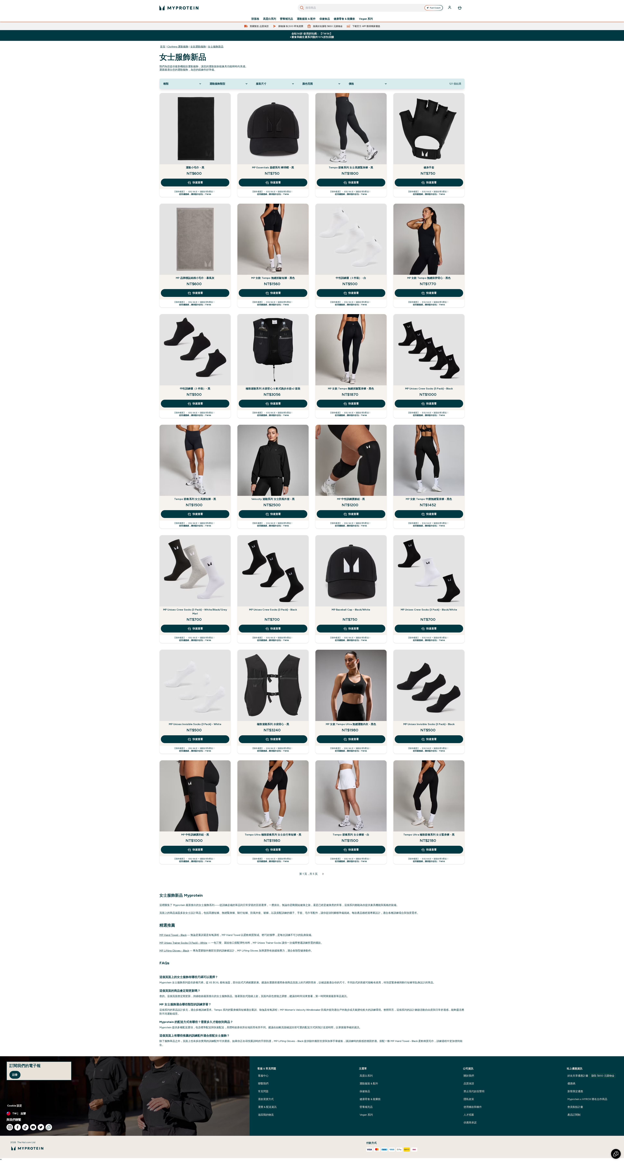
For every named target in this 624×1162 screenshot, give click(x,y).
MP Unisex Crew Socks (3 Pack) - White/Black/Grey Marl (195, 611)
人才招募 (469, 1114)
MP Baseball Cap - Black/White (351, 609)
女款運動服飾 (198, 46)
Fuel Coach (435, 8)
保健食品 (324, 19)
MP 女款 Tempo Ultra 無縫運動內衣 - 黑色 (351, 724)
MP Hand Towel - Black (173, 935)
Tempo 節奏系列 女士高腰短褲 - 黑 (195, 499)
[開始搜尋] (302, 8)
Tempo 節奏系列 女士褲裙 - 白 (351, 834)
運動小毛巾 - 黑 (195, 167)
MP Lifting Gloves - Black (174, 950)
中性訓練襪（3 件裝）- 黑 (195, 388)
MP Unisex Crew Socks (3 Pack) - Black (273, 609)
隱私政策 (469, 1099)
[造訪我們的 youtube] (33, 1127)
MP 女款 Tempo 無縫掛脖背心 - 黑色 (429, 278)
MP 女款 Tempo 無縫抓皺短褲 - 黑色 (273, 278)
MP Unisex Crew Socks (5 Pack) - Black (429, 388)
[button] (616, 1154)
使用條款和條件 (473, 1107)
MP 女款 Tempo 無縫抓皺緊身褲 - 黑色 (351, 388)
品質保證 (469, 1083)
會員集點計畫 (575, 1107)
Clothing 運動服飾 (177, 46)
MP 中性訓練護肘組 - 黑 (195, 834)
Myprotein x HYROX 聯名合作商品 (587, 1099)
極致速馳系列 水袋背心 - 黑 (273, 724)
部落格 (255, 19)
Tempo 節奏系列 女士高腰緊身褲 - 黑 (351, 167)
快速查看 (198, 182)
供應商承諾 (470, 1122)
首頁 (162, 46)
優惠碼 (571, 1083)
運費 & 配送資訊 (267, 1107)
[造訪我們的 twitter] (41, 1127)
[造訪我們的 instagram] (9, 1127)
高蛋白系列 (269, 19)
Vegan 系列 (366, 19)
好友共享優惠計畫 (590, 1075)
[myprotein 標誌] (178, 8)
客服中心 (263, 1075)
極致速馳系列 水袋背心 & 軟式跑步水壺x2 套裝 (273, 388)
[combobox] (371, 8)
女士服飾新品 (215, 46)
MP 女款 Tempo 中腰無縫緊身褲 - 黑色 (429, 499)
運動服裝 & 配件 (306, 19)
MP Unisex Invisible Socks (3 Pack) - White (195, 724)
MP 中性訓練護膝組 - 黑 (351, 499)
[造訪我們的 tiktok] (25, 1127)
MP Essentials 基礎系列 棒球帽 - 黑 (273, 167)
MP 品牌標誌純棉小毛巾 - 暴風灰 (195, 278)
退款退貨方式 (266, 1099)
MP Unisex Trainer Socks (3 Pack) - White (183, 942)
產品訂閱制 (573, 1114)
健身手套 (429, 167)
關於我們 (469, 1075)
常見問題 (263, 1091)
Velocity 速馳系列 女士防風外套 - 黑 (273, 499)
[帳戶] (450, 8)
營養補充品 (286, 19)
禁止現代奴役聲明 (474, 1091)
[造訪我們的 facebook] (17, 1127)
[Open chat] (49, 1127)
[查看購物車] (460, 8)
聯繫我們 (263, 1083)
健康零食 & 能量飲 (344, 19)
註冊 (15, 1074)
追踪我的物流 (266, 1114)
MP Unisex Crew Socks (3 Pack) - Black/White (429, 609)
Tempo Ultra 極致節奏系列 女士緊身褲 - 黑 (429, 834)
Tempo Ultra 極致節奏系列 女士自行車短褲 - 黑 (273, 834)
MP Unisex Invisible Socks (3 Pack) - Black (429, 724)
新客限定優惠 (575, 1091)
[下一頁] (323, 874)
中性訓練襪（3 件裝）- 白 (351, 278)
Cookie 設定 (14, 1105)
